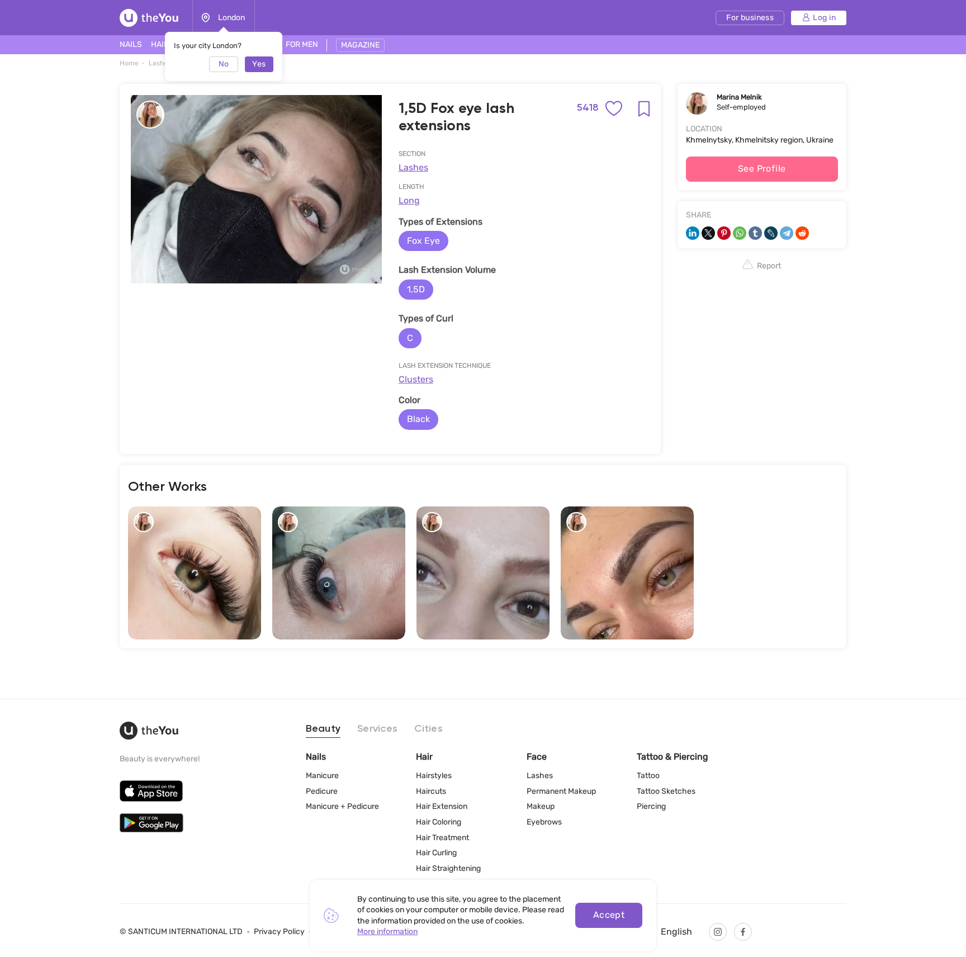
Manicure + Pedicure (342, 806)
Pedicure (322, 791)
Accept (609, 914)
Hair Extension (441, 806)
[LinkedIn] (692, 233)
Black (418, 419)
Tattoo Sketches (666, 791)
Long (409, 200)
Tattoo (648, 775)
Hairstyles (434, 775)
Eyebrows (544, 822)
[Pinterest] (724, 233)
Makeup (541, 806)
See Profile (762, 168)
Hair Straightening (448, 868)
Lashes (413, 167)
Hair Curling (436, 852)
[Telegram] (786, 233)
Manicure (322, 775)
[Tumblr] (755, 233)
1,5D (416, 289)
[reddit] (802, 233)
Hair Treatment (442, 837)
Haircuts (431, 791)
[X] (708, 233)
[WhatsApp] (739, 233)
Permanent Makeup (561, 791)
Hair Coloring (438, 822)
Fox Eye (423, 240)
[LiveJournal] (771, 233)
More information (387, 931)
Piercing (651, 806)
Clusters (416, 379)
